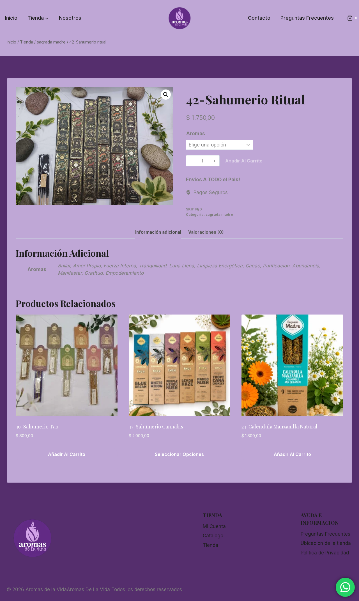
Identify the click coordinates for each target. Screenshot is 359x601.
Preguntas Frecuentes (307, 18)
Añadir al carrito (244, 161)
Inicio (11, 18)
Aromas (195, 133)
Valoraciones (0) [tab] (206, 232)
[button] (166, 95)
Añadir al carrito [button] (66, 454)
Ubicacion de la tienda (326, 543)
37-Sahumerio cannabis (156, 426)
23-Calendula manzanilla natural (279, 426)
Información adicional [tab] (158, 232)
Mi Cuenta (214, 526)
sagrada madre (219, 214)
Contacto (259, 18)
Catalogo (213, 535)
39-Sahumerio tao (37, 426)
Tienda (210, 545)
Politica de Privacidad (325, 553)
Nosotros (70, 18)
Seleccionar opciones (179, 454)
